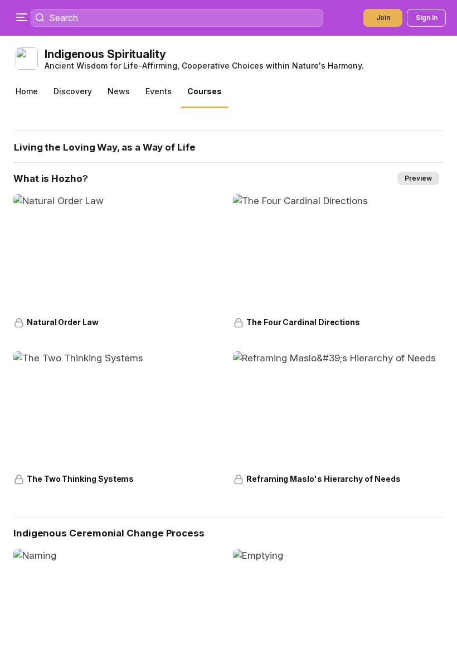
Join (383, 17)
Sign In (426, 17)
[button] (230, 58)
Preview (418, 178)
